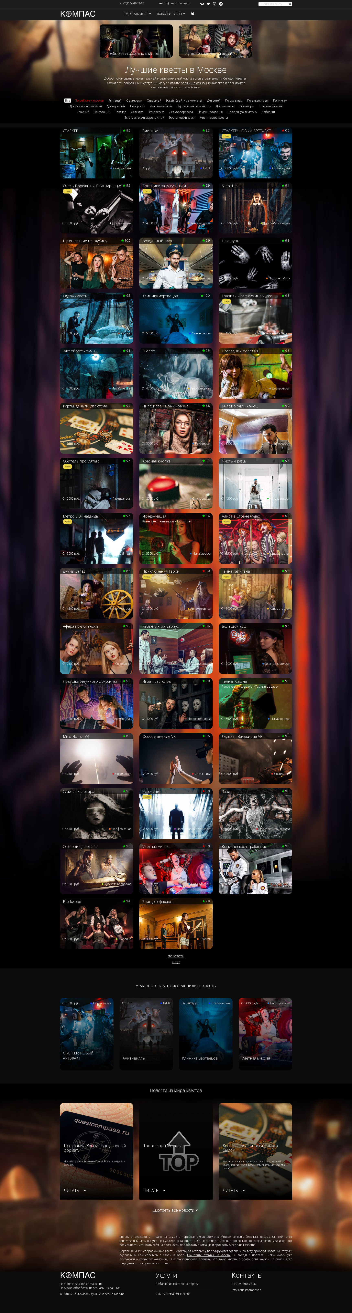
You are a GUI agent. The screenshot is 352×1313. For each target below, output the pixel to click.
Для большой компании (86, 106)
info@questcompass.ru (176, 3)
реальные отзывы (194, 83)
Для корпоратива (181, 112)
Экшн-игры (246, 106)
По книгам (280, 100)
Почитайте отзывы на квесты (208, 1255)
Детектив (137, 112)
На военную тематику (242, 112)
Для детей (213, 100)
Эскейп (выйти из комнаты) (184, 100)
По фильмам (233, 100)
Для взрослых (116, 106)
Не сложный (102, 112)
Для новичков (225, 106)
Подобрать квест (135, 14)
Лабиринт (268, 112)
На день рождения (210, 112)
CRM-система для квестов (173, 1294)
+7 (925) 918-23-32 (133, 3)
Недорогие (137, 106)
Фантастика (156, 112)
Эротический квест (182, 117)
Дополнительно (169, 14)
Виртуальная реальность (194, 106)
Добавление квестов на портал (177, 1284)
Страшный (154, 100)
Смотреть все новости (173, 1210)
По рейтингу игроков (89, 100)
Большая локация (270, 106)
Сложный (83, 112)
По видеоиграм (257, 100)
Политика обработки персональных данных (90, 1288)
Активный (115, 100)
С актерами (134, 100)
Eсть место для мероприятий (144, 117)
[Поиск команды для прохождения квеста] (192, 14)
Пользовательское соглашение (81, 1284)
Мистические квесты (214, 117)
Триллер (120, 112)
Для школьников (161, 106)
